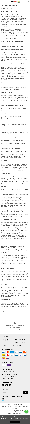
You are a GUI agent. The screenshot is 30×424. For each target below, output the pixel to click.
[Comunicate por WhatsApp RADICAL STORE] (26, 411)
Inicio (2, 5)
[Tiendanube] (15, 405)
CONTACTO (18, 345)
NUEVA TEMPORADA (8, 345)
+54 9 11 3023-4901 (9, 372)
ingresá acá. (15, 412)
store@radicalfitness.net (11, 374)
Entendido (15, 422)
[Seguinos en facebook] (6, 385)
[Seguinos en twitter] (10, 385)
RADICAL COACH (20, 342)
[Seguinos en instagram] (3, 385)
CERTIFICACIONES (20, 339)
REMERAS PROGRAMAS (6, 340)
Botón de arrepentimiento (15, 413)
